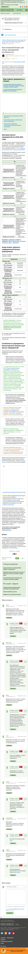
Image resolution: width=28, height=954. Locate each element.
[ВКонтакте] (13, 554)
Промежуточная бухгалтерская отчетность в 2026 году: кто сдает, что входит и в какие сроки (14, 574)
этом (18, 685)
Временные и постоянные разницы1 (12, 594)
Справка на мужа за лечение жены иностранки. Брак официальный (11, 588)
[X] (14, 554)
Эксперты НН (10, 937)
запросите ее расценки (8, 504)
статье (13, 403)
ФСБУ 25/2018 (20, 411)
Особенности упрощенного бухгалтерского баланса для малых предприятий (12, 125)
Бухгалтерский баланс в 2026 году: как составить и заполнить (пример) (12, 578)
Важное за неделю (5, 13)
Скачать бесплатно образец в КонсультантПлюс (14, 492)
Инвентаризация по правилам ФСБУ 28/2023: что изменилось (12, 568)
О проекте (3, 937)
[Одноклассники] (16, 554)
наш (17, 807)
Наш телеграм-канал (10, 35)
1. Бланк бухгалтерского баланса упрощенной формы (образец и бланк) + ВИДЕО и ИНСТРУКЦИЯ (13, 86)
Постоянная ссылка (22, 605)
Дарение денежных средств (10, 591)
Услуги (2, 943)
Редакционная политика (6, 941)
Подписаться (5, 6)
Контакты (3, 939)
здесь (9, 329)
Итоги (5, 129)
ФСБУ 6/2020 (12, 411)
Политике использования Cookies (14, 1)
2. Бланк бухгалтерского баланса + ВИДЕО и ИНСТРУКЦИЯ (12, 90)
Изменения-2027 (17, 13)
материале (8, 530)
